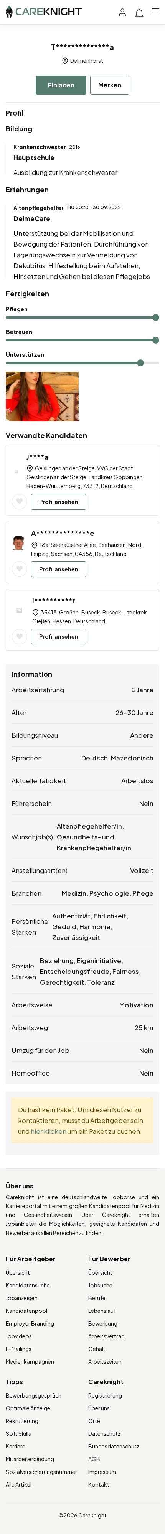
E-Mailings (18, 1348)
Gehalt (97, 1348)
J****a (37, 456)
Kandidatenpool (26, 1310)
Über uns (99, 1408)
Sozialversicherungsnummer (41, 1471)
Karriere (15, 1446)
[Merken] (19, 501)
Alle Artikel (18, 1484)
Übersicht (18, 1272)
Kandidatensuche (28, 1285)
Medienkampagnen (30, 1361)
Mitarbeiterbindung (30, 1458)
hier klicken (48, 1131)
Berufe (97, 1297)
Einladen (61, 85)
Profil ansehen (58, 501)
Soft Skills (18, 1433)
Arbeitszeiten (105, 1361)
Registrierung (105, 1395)
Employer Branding (30, 1323)
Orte (94, 1420)
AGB (94, 1458)
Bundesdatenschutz (113, 1446)
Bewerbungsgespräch (33, 1395)
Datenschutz (104, 1433)
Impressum (102, 1471)
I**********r (53, 600)
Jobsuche (100, 1285)
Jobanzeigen (22, 1297)
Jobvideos (19, 1336)
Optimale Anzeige (28, 1408)
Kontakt (98, 1484)
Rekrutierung (22, 1420)
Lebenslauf (102, 1310)
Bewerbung (102, 1323)
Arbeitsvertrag (106, 1336)
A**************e (62, 533)
